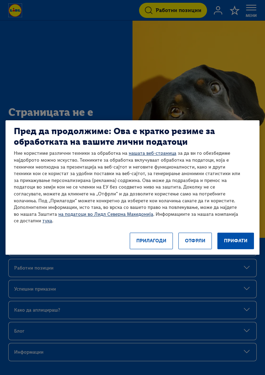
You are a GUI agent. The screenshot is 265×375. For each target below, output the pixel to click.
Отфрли (195, 241)
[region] (132, 187)
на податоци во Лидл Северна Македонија (105, 214)
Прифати (235, 241)
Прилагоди (151, 241)
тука (47, 221)
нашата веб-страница (152, 153)
